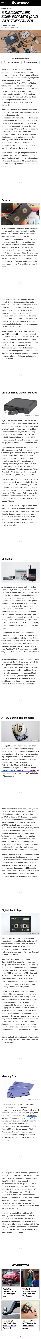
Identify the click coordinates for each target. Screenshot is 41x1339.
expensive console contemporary (15, 485)
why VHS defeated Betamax (12, 334)
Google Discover (31, 62)
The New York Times (14, 649)
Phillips (4, 442)
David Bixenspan (9, 25)
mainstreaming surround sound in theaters (18, 770)
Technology (6, 9)
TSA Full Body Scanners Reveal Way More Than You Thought (29, 1292)
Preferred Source (12, 62)
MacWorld (11, 339)
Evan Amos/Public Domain (32, 415)
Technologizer (27, 1173)
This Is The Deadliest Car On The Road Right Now (9, 1292)
